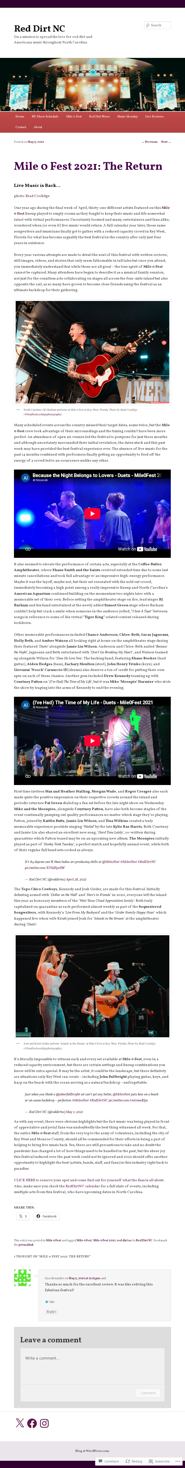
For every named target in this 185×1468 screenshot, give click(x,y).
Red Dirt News (99, 117)
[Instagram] (44, 1423)
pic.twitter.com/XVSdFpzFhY (45, 868)
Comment (148, 1393)
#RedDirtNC (147, 862)
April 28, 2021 (76, 879)
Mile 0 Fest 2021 (104, 1241)
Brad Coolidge (38, 196)
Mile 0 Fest (74, 117)
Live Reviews (154, 117)
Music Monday (127, 117)
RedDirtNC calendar (83, 1186)
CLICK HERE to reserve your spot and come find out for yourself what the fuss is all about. (89, 1180)
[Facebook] (32, 1423)
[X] (20, 1423)
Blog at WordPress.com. (92, 1451)
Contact (20, 127)
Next (166, 142)
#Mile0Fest (128, 862)
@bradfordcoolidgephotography (43, 414)
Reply (51, 1312)
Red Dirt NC (39, 29)
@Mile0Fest (110, 862)
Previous (150, 142)
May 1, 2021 (74, 1112)
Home (19, 117)
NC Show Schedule (45, 117)
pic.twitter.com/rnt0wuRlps (128, 1100)
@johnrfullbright (68, 1094)
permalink (26, 1245)
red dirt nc (124, 1241)
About (38, 127)
